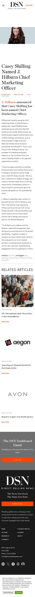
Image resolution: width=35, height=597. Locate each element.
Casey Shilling (13, 258)
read (28, 94)
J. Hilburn (9, 102)
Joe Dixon (28, 258)
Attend (4, 532)
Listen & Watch (24, 529)
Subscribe (29, 5)
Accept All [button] (18, 592)
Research (5, 536)
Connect (5, 539)
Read (3, 529)
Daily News (5, 96)
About (20, 536)
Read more (5, 321)
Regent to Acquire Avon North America (17, 417)
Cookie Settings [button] (8, 592)
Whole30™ (5, 260)
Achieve (21, 532)
